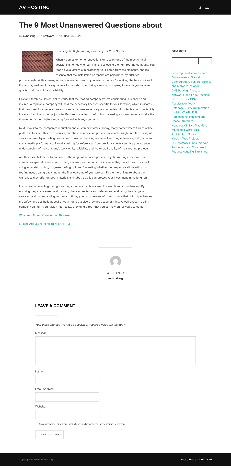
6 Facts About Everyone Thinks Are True (45, 223)
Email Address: (44, 389)
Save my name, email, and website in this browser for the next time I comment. (82, 424)
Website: (40, 406)
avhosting (29, 36)
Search (179, 51)
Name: (39, 371)
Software (48, 36)
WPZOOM (206, 459)
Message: (41, 333)
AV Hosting (34, 7)
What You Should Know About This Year (44, 215)
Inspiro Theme (188, 459)
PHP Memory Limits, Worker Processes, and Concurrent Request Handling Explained (190, 147)
